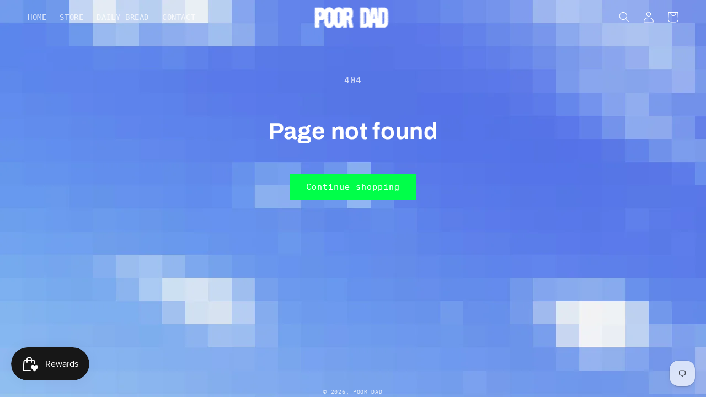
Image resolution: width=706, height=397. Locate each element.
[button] (624, 17)
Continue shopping (353, 187)
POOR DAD (368, 392)
